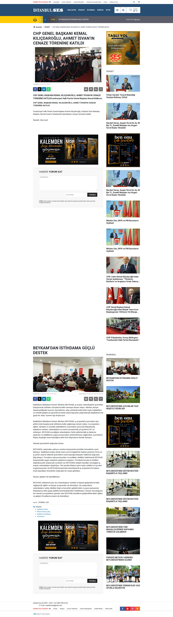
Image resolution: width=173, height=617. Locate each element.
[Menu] (117, 10)
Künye (105, 2)
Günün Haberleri (66, 2)
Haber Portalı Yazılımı (43, 614)
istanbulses (41, 516)
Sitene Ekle (108, 609)
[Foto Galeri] (139, 2)
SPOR (108, 10)
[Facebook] (35, 89)
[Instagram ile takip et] (132, 609)
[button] (91, 89)
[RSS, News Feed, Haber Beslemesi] (137, 609)
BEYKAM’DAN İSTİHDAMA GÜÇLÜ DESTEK (74, 19)
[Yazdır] (86, 89)
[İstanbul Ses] (48, 10)
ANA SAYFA (71, 10)
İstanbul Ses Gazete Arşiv (93, 2)
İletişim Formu (114, 2)
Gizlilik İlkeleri (98, 609)
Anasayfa (38, 27)
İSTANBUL (91, 10)
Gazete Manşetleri (78, 2)
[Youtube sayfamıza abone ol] (127, 609)
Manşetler (56, 2)
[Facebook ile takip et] (122, 609)
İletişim (62, 609)
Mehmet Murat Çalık (43, 512)
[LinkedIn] (44, 89)
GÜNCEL (100, 10)
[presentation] (40, 19)
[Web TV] (134, 2)
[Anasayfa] (50, 2)
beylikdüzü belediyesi (44, 514)
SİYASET (81, 10)
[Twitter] (40, 89)
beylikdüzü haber (42, 509)
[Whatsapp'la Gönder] (49, 89)
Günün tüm (133, 19)
